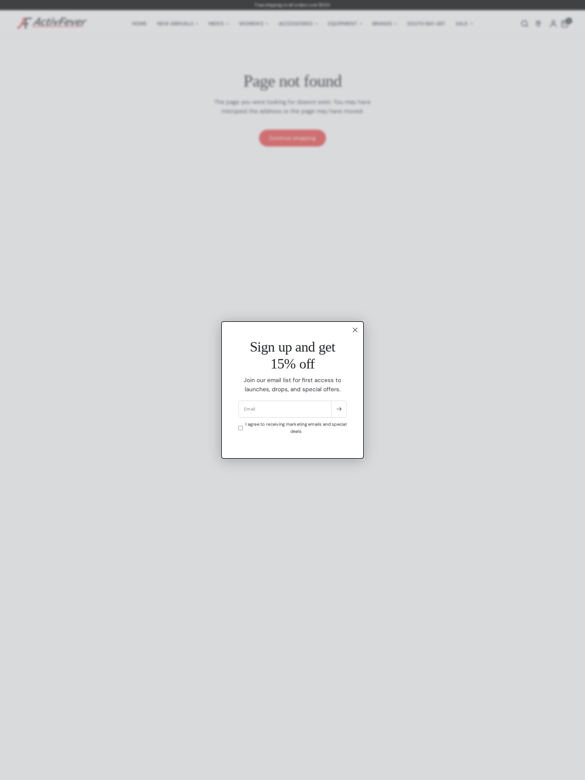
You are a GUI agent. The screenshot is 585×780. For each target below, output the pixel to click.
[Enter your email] (339, 409)
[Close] (355, 330)
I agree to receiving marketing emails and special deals (296, 427)
